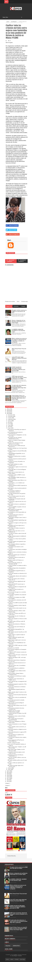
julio (9, 422)
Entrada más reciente (10, 301)
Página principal (11, 855)
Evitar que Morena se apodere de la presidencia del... (16, 735)
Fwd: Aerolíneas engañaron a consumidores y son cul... (14, 491)
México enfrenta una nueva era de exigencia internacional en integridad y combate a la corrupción (18, 887)
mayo (9, 425)
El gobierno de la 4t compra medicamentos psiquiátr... (14, 711)
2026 (8, 409)
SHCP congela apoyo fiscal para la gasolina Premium (15, 719)
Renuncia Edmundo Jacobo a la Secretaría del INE (15, 563)
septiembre (10, 419)
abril (9, 426)
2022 (8, 771)
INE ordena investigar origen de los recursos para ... (15, 766)
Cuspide (15, 954)
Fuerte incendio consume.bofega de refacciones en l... (16, 703)
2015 (8, 781)
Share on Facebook (13, 225)
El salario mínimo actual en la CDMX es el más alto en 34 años (19, 868)
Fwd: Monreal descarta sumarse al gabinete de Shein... (15, 515)
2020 (8, 773)
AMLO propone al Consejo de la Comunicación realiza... (15, 510)
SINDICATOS (16, 945)
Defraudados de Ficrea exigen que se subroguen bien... (16, 526)
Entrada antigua (24, 301)
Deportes (8, 945)
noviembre (10, 416)
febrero (9, 768)
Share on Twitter (12, 229)
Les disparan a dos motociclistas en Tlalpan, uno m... (16, 679)
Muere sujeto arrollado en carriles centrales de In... (15, 465)
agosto (9, 420)
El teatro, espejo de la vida (14, 742)
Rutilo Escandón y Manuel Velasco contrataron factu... (15, 674)
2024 (8, 412)
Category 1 (7, 783)
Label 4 (8, 794)
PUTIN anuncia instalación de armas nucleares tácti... (16, 708)
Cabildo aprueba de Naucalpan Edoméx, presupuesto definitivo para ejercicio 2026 (17, 907)
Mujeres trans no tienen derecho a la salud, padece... (16, 473)
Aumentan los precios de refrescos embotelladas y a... (15, 755)
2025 (8, 410)
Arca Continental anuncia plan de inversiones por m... (15, 433)
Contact (16, 959)
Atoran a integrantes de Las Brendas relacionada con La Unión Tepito (18, 874)
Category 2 (7, 785)
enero (9, 769)
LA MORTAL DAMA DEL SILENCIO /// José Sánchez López (18, 880)
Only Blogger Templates (17, 955)
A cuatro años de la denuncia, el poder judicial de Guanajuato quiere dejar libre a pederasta (18, 921)
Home (7, 959)
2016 (8, 779)
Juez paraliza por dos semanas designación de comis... (15, 438)
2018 (8, 776)
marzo (9, 428)
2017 (8, 778)
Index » (6, 792)
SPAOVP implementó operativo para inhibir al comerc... (16, 638)
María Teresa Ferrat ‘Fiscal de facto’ (18, 893)
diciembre (10, 415)
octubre (9, 417)
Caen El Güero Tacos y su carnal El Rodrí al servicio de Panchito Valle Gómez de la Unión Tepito (18, 928)
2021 (8, 772)
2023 (8, 413)
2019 (8, 775)
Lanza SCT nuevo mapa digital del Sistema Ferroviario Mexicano (18, 900)
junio (9, 423)
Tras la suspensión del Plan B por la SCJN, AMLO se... (16, 740)
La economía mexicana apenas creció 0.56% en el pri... (16, 753)
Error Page (22, 959)
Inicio (18, 301)
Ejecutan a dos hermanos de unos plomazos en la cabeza (15, 443)
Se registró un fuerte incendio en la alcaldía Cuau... (15, 590)
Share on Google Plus (14, 234)
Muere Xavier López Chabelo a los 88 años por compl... (16, 750)
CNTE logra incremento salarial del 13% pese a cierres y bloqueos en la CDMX (18, 914)
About (12, 959)
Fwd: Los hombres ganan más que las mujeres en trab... (16, 497)
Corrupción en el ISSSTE (13, 648)
